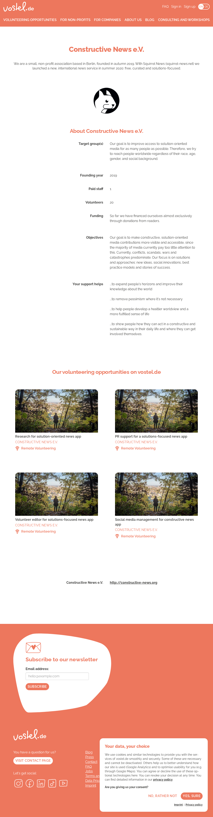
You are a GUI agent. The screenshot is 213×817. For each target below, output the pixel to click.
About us (133, 20)
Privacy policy (194, 804)
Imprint (90, 785)
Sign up (190, 7)
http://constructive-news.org (133, 583)
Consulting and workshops (184, 20)
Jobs (89, 771)
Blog (149, 20)
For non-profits (75, 20)
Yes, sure (192, 796)
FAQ (165, 7)
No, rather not (162, 796)
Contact (91, 762)
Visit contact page (33, 761)
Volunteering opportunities (30, 20)
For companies (107, 20)
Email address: (37, 669)
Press (89, 757)
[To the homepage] (18, 7)
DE (206, 6)
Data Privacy (95, 781)
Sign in (176, 7)
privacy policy (163, 779)
